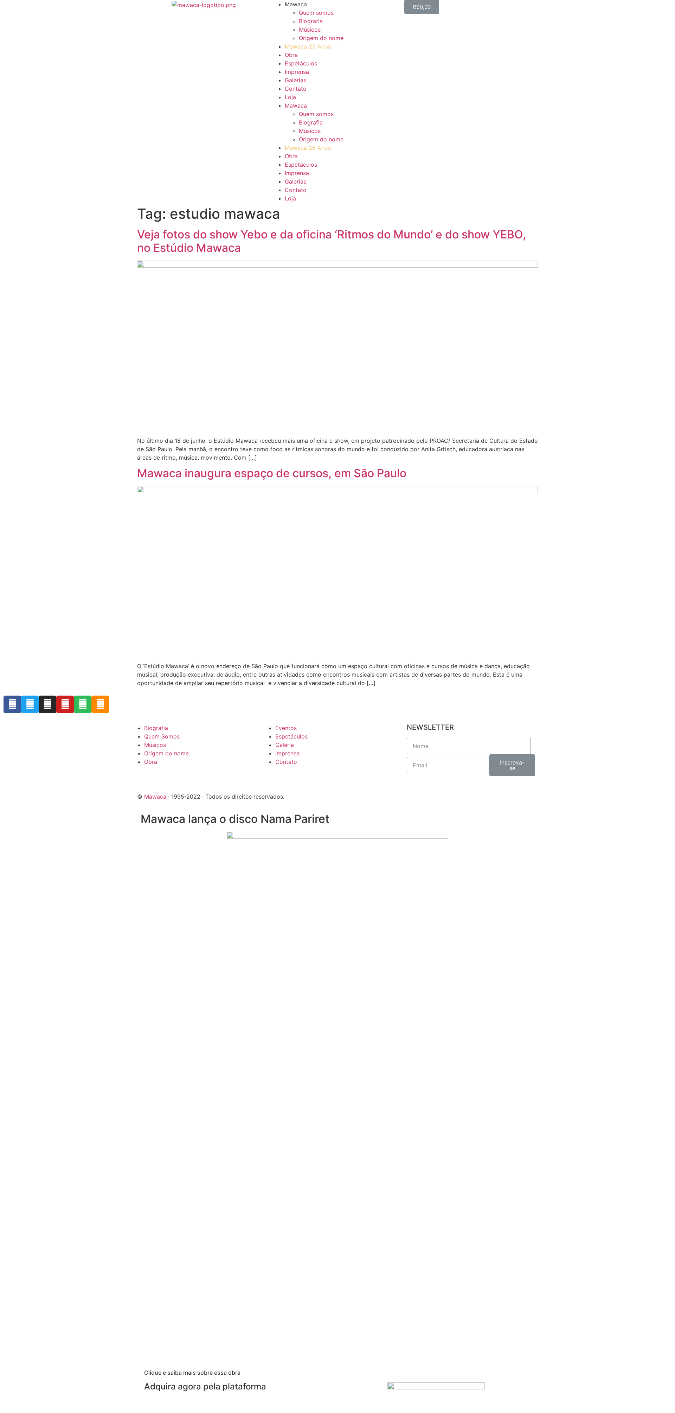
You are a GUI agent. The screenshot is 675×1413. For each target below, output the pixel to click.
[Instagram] (47, 704)
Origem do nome (321, 37)
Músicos (310, 29)
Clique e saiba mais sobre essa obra (192, 1372)
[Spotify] (82, 704)
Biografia (311, 21)
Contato (296, 88)
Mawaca (155, 796)
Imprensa (297, 71)
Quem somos (316, 12)
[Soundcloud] (100, 704)
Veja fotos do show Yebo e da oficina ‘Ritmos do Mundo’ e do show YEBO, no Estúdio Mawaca (331, 241)
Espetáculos (301, 63)
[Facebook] (12, 704)
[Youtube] (65, 704)
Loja (290, 97)
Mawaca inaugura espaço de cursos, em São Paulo (271, 473)
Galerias (295, 80)
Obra (291, 54)
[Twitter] (30, 704)
